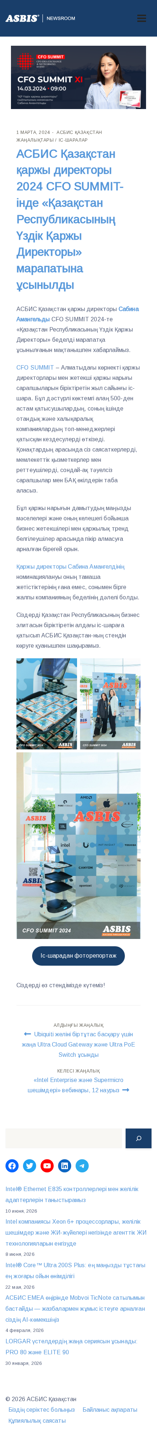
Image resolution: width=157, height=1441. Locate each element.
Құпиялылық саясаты (37, 1421)
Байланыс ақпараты (110, 1410)
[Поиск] (139, 1138)
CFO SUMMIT (35, 367)
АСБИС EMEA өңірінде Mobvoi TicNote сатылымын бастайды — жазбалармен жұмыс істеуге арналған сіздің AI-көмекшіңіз (75, 1308)
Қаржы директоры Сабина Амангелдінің (70, 567)
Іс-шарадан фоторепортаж (78, 955)
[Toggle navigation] (141, 18)
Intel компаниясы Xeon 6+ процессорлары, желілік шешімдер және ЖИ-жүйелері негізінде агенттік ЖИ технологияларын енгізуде (75, 1232)
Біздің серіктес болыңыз (41, 1410)
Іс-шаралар (73, 140)
